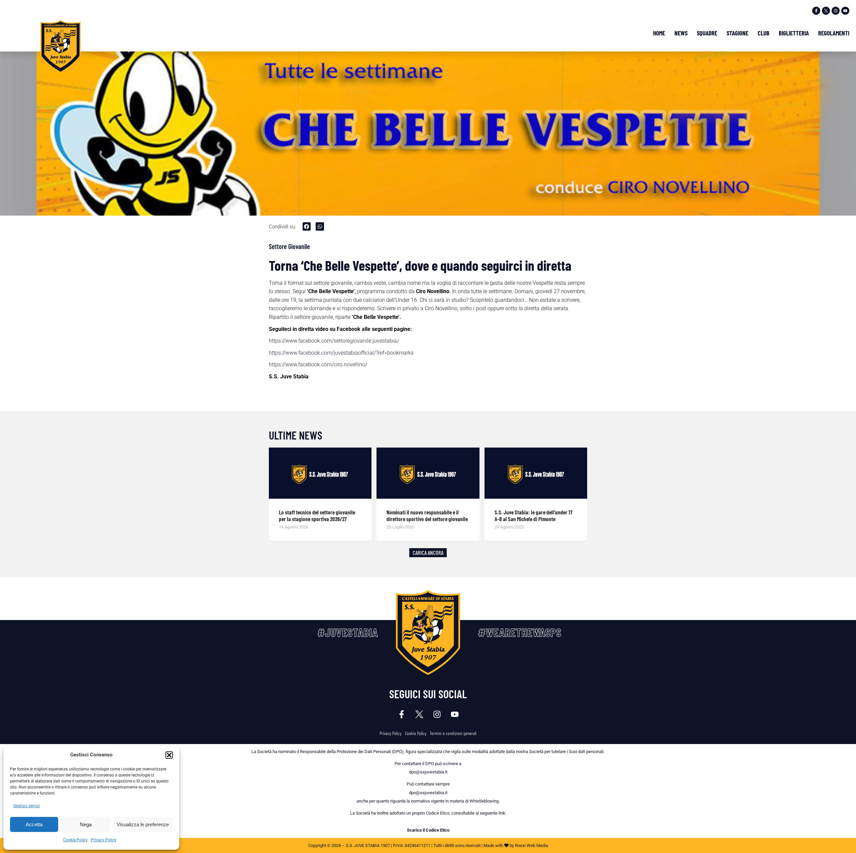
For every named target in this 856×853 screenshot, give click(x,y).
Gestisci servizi (26, 806)
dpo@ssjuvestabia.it (428, 771)
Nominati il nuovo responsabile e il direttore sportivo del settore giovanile (427, 515)
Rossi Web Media (531, 845)
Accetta (34, 824)
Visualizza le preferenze (143, 824)
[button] (169, 755)
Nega (86, 824)
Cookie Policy (75, 840)
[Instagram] (836, 11)
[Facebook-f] (816, 11)
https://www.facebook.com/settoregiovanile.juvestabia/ (334, 341)
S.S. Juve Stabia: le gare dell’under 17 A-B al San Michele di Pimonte (533, 515)
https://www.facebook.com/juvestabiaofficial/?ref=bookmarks (341, 353)
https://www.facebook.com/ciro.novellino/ (318, 364)
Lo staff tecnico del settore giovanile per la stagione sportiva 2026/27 (317, 515)
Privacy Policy (103, 840)
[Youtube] (845, 11)
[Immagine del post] (320, 473)
